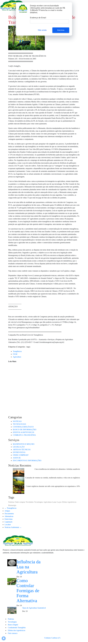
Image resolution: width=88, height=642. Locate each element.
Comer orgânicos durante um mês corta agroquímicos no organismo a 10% (53, 486)
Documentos (9, 514)
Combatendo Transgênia (17, 628)
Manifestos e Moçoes (23, 444)
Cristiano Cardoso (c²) (52, 638)
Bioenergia (12, 505)
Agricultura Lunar (49, 502)
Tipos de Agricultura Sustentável (34, 608)
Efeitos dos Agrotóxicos (16, 630)
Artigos (7, 511)
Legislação (19, 447)
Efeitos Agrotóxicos (69, 502)
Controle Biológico (23, 427)
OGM (15, 354)
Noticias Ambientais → (13, 527)
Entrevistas (8, 519)
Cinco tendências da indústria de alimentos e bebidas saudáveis (57, 469)
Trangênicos (17, 351)
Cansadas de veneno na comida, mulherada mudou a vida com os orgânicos (52, 478)
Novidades (30, 502)
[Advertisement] (44, 386)
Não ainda (42, 30)
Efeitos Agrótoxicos (23, 432)
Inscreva (60, 30)
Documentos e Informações (27, 460)
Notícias (17, 421)
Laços (59, 502)
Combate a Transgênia (24, 435)
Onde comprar (20, 502)
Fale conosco (12, 633)
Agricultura (17, 357)
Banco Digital (13, 625)
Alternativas (9, 516)
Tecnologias (19, 424)
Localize (8, 525)
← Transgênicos (10, 508)
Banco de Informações (24, 430)
